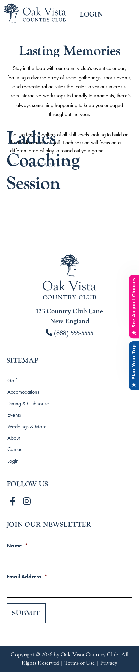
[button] (125, 20)
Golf (12, 380)
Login (13, 460)
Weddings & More (27, 426)
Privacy (108, 663)
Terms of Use (79, 663)
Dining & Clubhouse (28, 403)
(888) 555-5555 (72, 333)
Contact (15, 449)
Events (14, 414)
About (13, 437)
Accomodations (23, 392)
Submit (26, 613)
